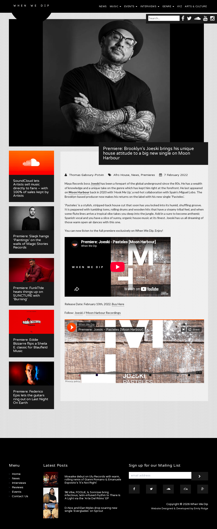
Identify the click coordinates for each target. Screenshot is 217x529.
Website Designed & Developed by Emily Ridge (179, 508)
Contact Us (20, 496)
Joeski (95, 183)
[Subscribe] (199, 476)
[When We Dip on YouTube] (205, 18)
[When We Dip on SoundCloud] (197, 18)
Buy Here (118, 304)
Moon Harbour (79, 192)
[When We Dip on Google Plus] (202, 489)
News (103, 6)
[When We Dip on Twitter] (189, 18)
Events (129, 6)
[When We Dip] (31, 13)
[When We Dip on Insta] (212, 18)
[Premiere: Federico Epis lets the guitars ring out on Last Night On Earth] (31, 374)
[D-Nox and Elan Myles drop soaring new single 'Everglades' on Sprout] (50, 510)
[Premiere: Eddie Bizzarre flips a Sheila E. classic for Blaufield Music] (31, 322)
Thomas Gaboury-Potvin (86, 175)
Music (114, 6)
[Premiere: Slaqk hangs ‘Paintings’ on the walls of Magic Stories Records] (31, 218)
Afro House (121, 175)
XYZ (179, 6)
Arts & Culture (196, 6)
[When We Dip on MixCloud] (185, 489)
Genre (167, 6)
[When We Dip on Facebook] (183, 18)
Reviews (17, 487)
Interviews (148, 6)
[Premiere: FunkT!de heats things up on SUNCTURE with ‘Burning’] (31, 270)
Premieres (148, 175)
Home (16, 474)
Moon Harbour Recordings (103, 312)
